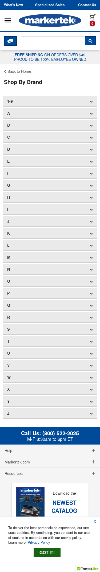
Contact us (87, 4)
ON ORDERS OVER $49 (50, 57)
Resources (14, 473)
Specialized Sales (50, 4)
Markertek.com (17, 462)
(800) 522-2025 (60, 433)
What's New (13, 4)
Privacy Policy (39, 542)
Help (8, 450)
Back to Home (18, 71)
